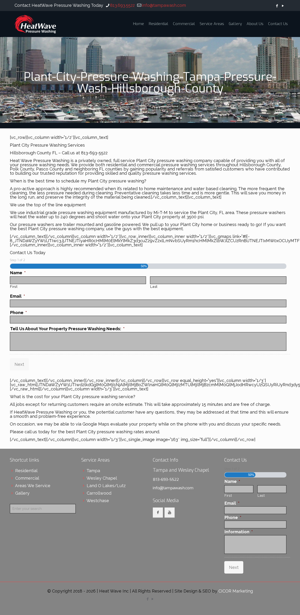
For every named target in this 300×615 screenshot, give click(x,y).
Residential (26, 470)
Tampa (93, 470)
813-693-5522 (166, 479)
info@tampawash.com (164, 5)
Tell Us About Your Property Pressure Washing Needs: (67, 328)
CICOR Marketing (235, 591)
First (13, 287)
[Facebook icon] (277, 6)
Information (239, 531)
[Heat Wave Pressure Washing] (35, 24)
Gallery (22, 493)
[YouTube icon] (283, 6)
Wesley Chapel (101, 478)
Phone (18, 312)
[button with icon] (158, 513)
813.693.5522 (122, 5)
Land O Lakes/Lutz (106, 485)
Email (17, 296)
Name (18, 272)
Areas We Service (32, 485)
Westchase (97, 500)
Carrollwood (99, 493)
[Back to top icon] (277, 605)
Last (154, 287)
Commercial (27, 478)
